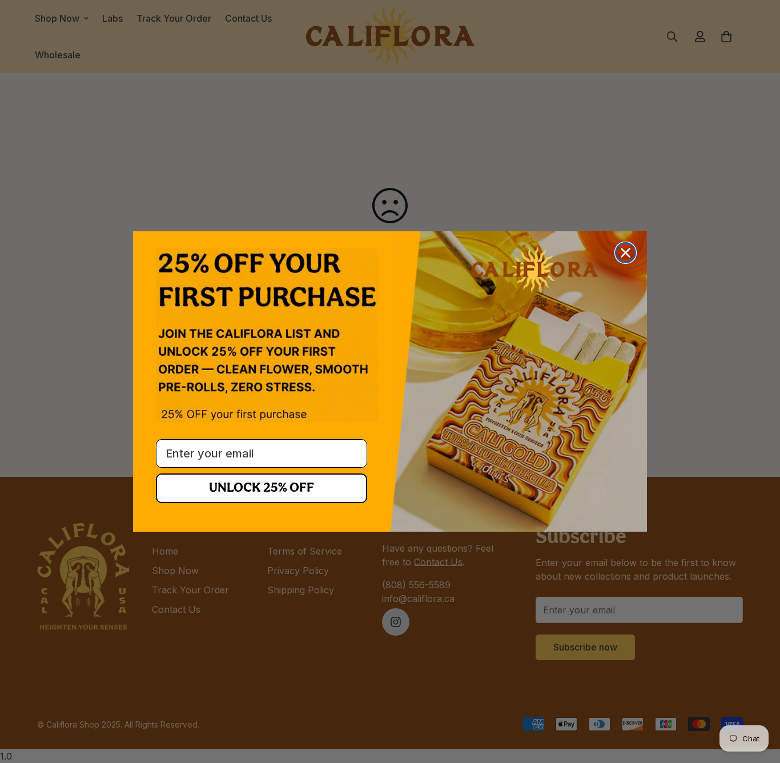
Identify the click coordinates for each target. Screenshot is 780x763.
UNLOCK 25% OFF (261, 488)
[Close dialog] (626, 253)
